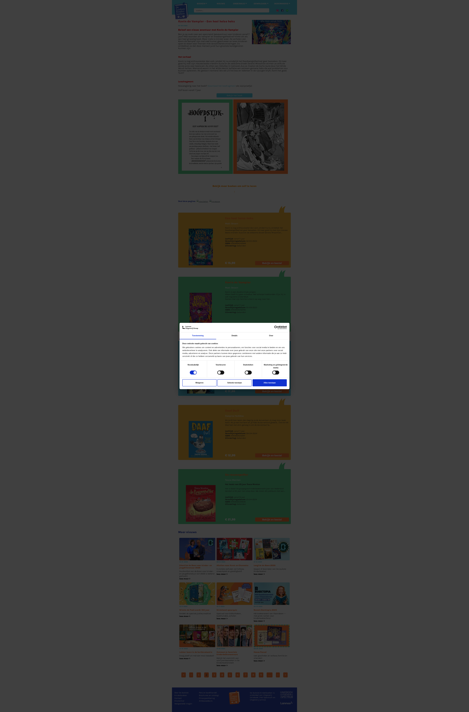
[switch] (220, 373)
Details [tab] (235, 336)
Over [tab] (271, 336)
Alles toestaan (270, 383)
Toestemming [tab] (198, 336)
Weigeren (199, 383)
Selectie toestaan (234, 383)
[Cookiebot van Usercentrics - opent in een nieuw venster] (276, 327)
